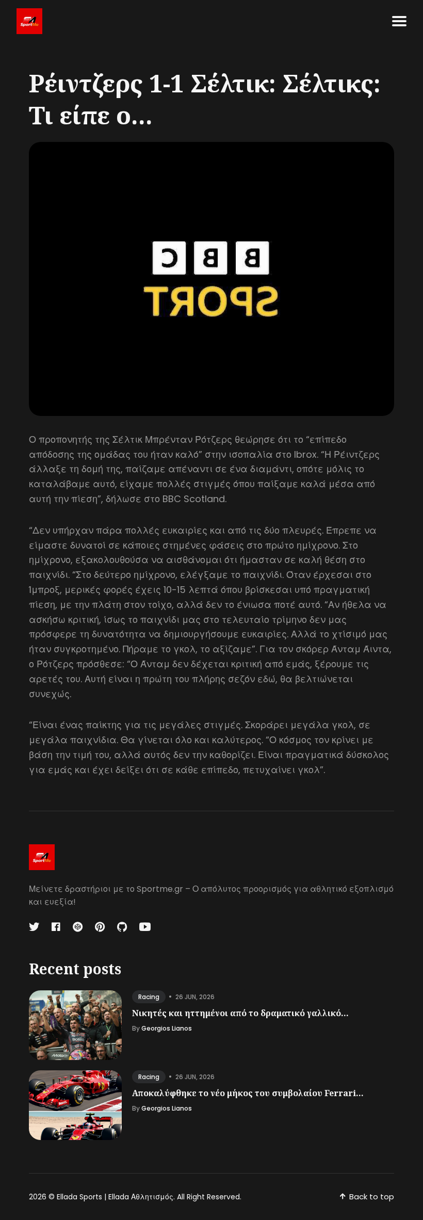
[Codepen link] (78, 927)
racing (148, 996)
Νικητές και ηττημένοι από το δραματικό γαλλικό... (240, 1013)
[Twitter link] (35, 927)
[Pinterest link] (100, 927)
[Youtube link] (145, 927)
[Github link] (122, 927)
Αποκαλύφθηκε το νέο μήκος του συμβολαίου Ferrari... (248, 1093)
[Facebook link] (56, 927)
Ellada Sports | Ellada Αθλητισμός (115, 1197)
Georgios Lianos (166, 1028)
